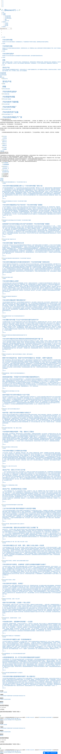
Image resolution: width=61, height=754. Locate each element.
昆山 (14, 718)
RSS (13, 719)
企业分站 (5, 719)
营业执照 (5, 692)
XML (15, 719)
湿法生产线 (7, 20)
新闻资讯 (4, 21)
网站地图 (9, 719)
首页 (3, 12)
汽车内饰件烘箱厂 (9, 107)
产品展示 (4, 14)
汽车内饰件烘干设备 (10, 112)
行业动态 (6, 24)
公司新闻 (6, 23)
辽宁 (5, 718)
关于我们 (4, 13)
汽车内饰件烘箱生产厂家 (12, 117)
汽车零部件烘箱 (8, 17)
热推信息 (1, 719)
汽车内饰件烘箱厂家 (49, 717)
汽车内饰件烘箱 (8, 15)
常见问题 (6, 25)
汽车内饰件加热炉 (8, 18)
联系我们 (4, 26)
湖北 (15, 718)
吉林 (7, 718)
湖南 (17, 718)
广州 (19, 718)
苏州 (12, 718)
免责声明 (19, 719)
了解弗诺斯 (2, 151)
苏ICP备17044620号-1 (30, 717)
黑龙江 (9, 718)
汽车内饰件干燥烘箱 (10, 101)
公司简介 (2, 692)
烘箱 (5, 19)
